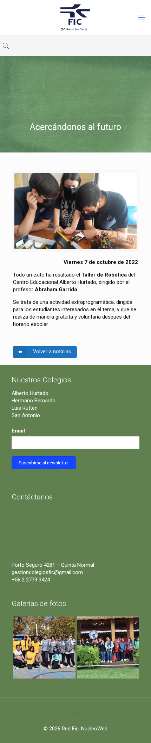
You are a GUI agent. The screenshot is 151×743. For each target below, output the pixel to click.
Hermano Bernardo (33, 400)
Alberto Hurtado (30, 393)
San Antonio (26, 415)
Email (20, 430)
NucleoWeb (94, 728)
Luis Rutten (25, 408)
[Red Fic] (75, 18)
